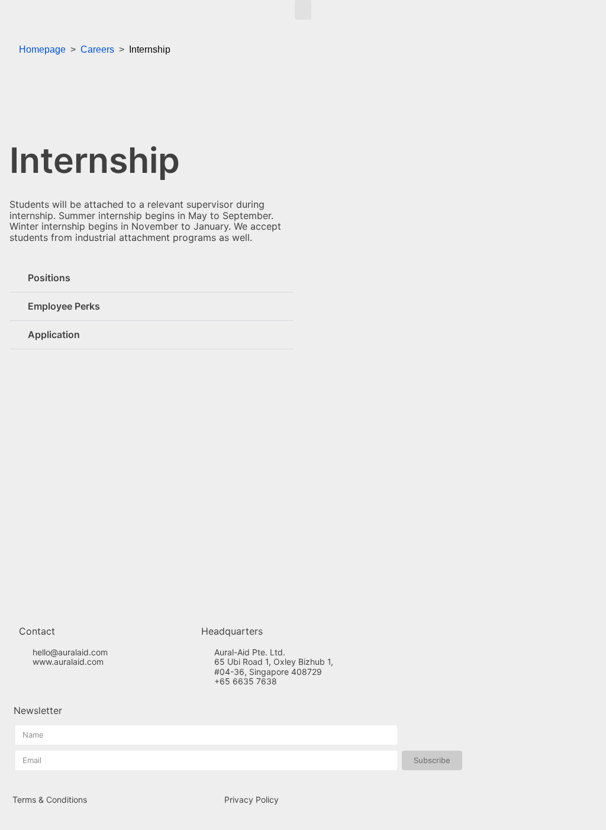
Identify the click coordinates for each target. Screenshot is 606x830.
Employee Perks (64, 306)
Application (54, 334)
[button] (303, 10)
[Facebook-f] (22, 683)
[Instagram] (41, 683)
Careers (97, 49)
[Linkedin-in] (61, 683)
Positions (49, 278)
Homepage (42, 49)
